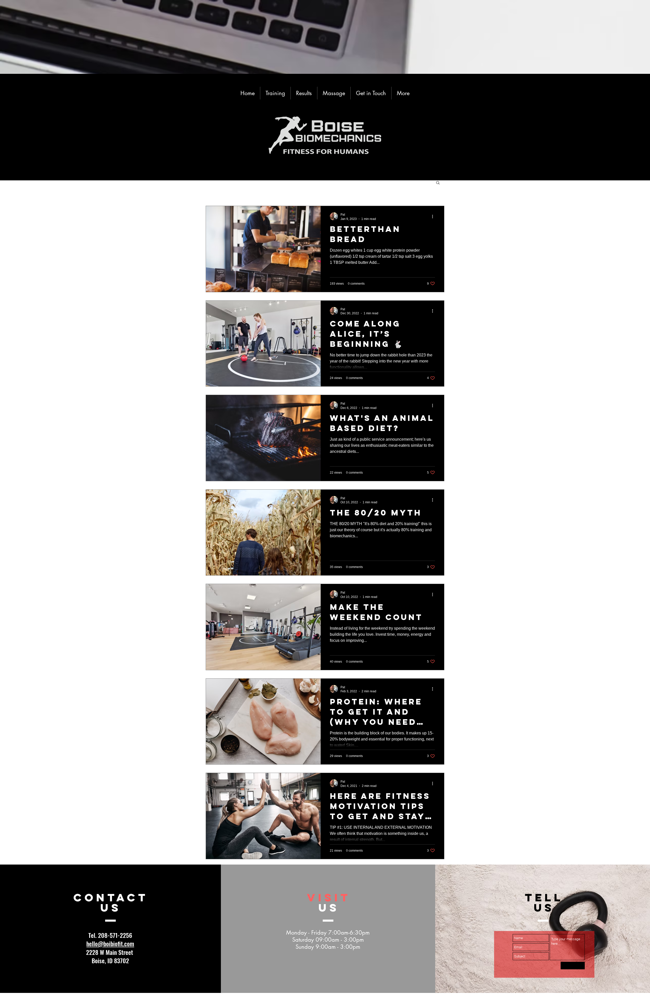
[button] (437, 183)
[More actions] (434, 216)
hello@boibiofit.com (110, 943)
